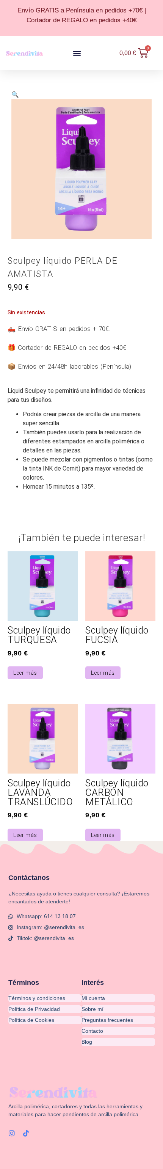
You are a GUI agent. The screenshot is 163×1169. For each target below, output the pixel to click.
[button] (77, 53)
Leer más (25, 673)
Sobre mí (92, 1009)
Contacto (92, 1031)
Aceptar (22, 1156)
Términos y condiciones (36, 998)
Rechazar (58, 1156)
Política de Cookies (31, 1020)
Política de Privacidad (34, 1009)
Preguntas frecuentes (107, 1020)
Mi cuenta (93, 998)
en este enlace (58, 1129)
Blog (87, 1042)
